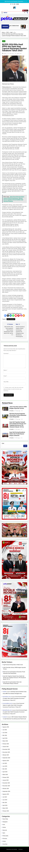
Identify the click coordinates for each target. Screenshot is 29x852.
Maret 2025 (5, 774)
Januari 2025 (5, 780)
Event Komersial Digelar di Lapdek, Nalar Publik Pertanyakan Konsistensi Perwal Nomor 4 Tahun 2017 (14, 698)
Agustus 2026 (6, 727)
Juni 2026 (5, 732)
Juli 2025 (5, 763)
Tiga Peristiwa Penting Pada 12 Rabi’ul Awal (13, 664)
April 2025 (5, 771)
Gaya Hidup (5, 819)
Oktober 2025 (6, 755)
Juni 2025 (5, 766)
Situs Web (6, 381)
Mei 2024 (5, 802)
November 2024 (6, 785)
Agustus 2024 (6, 794)
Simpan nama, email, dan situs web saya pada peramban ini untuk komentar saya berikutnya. (13, 389)
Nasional (5, 830)
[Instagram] (21, 315)
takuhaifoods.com (7, 710)
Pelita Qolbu (5, 835)
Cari (3, 443)
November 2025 (6, 752)
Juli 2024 (5, 797)
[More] (24, 315)
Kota (4, 41)
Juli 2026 (5, 729)
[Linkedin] (10, 315)
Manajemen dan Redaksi (11, 849)
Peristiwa (5, 838)
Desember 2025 (6, 749)
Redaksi (5, 53)
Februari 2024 (6, 811)
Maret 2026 (5, 741)
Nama (5, 370)
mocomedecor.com (7, 703)
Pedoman (20, 849)
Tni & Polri (5, 844)
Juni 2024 (5, 799)
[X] (8, 315)
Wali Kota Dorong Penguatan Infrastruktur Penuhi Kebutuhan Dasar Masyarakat (17, 415)
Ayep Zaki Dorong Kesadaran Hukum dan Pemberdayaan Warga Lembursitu (17, 434)
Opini (4, 833)
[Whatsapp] (13, 315)
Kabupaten (5, 821)
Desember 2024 (6, 783)
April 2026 (5, 738)
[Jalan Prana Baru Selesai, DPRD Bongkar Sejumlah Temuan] (19, 27)
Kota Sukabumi (11, 319)
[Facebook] (5, 315)
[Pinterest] (18, 315)
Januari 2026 (5, 746)
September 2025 (6, 757)
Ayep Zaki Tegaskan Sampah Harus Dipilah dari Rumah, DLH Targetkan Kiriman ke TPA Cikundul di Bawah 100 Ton (12, 1)
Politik (4, 841)
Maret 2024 (5, 808)
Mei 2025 (5, 769)
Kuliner (4, 827)
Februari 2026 (6, 743)
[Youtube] (16, 315)
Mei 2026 (5, 735)
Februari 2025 (6, 777)
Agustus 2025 (6, 760)
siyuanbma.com (6, 696)
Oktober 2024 (6, 788)
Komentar (6, 353)
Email (5, 376)
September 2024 (6, 791)
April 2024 (5, 805)
